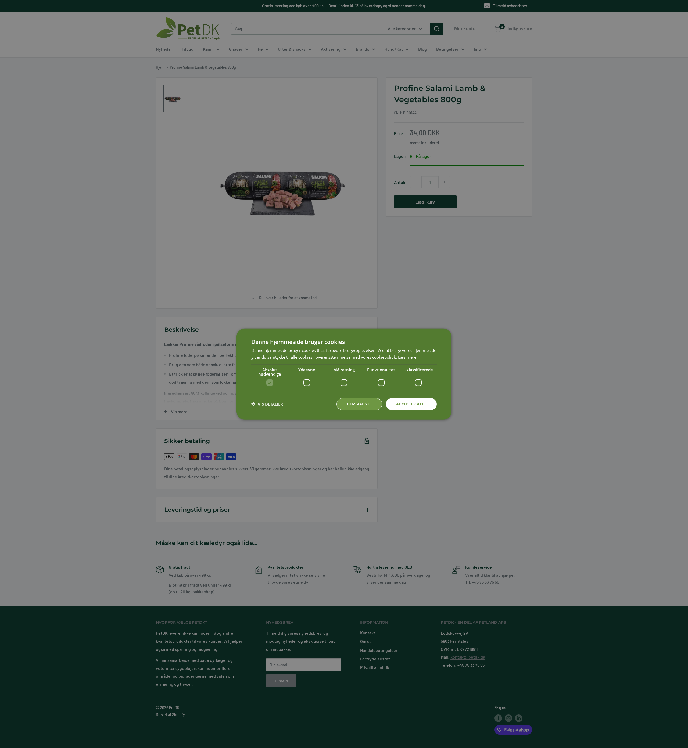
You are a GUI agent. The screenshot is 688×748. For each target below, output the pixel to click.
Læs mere (407, 357)
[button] (267, 404)
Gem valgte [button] (359, 403)
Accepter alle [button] (411, 403)
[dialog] (344, 374)
